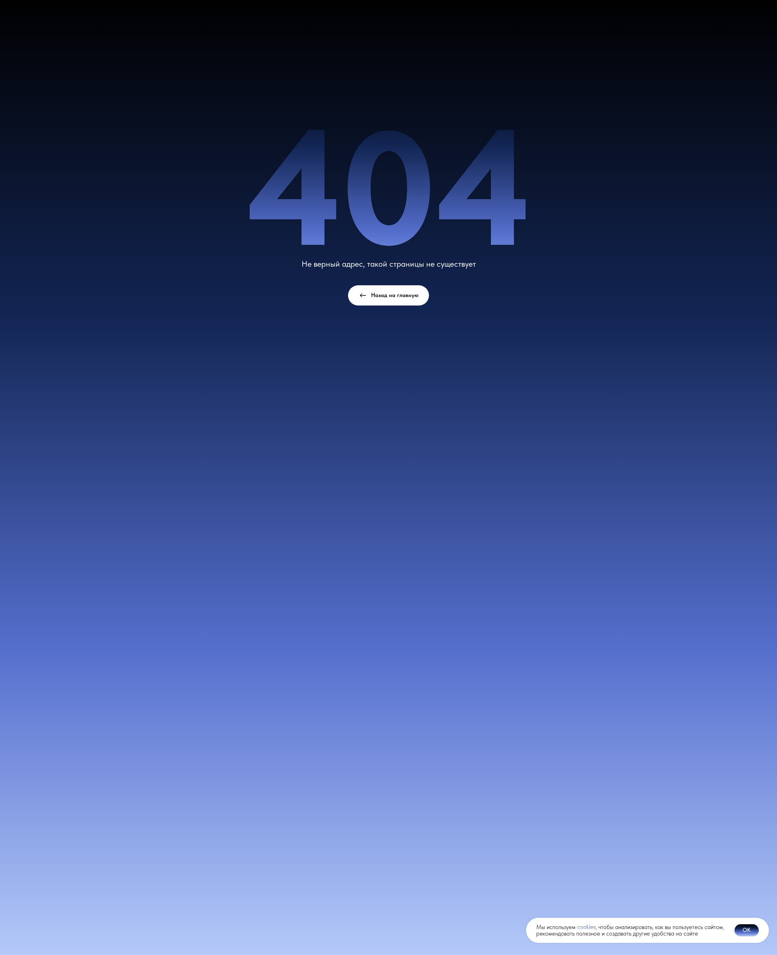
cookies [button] (586, 927)
